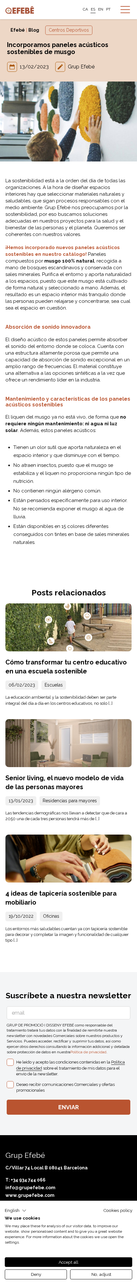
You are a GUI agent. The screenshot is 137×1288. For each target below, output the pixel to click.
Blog (33, 30)
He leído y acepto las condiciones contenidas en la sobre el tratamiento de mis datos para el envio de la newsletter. (70, 1068)
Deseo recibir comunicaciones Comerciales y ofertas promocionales (65, 1087)
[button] (15, 1210)
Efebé (18, 30)
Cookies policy (117, 1210)
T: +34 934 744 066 (25, 1179)
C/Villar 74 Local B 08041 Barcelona (46, 1167)
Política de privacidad (88, 1052)
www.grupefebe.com (29, 1195)
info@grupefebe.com (30, 1187)
